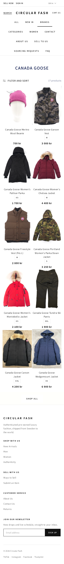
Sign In (19, 3)
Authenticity (9, 462)
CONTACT (50, 31)
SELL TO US (41, 41)
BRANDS (44, 22)
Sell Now (8, 3)
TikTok (6, 557)
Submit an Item (11, 482)
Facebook (27, 557)
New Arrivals (10, 446)
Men (5, 451)
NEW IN (29, 22)
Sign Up (52, 532)
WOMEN (34, 31)
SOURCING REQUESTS (26, 50)
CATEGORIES (16, 31)
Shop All (32, 398)
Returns (7, 509)
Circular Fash (32, 12)
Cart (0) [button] (56, 13)
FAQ (48, 50)
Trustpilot (38, 557)
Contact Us (9, 503)
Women (7, 456)
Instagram (16, 557)
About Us (8, 498)
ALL (17, 22)
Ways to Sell (9, 477)
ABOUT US (22, 41)
